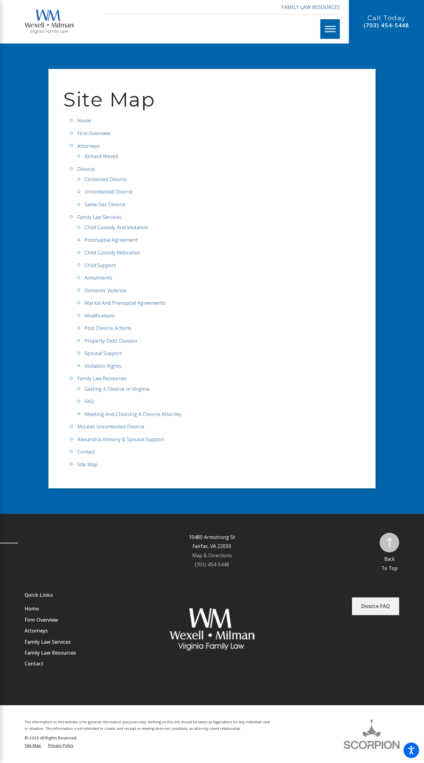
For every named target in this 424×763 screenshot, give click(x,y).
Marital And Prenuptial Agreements (125, 302)
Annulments (98, 277)
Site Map (87, 464)
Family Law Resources (310, 7)
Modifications (99, 315)
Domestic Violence (105, 290)
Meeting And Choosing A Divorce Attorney (133, 414)
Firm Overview (93, 133)
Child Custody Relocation (112, 252)
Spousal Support (103, 353)
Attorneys (88, 146)
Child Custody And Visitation (116, 227)
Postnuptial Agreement (111, 239)
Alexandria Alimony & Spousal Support (120, 439)
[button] (411, 750)
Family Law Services (99, 217)
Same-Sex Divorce (104, 204)
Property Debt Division (110, 340)
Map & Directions (212, 555)
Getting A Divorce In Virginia (116, 389)
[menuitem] (75, 608)
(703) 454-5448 (386, 25)
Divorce (86, 169)
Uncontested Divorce (108, 191)
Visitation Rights (103, 366)
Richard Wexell (101, 156)
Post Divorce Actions (107, 328)
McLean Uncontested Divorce (110, 426)
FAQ (89, 401)
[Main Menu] (330, 29)
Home (84, 120)
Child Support (100, 265)
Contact (86, 451)
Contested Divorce (105, 179)
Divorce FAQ (375, 606)
